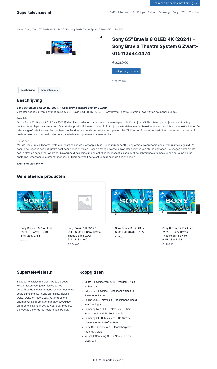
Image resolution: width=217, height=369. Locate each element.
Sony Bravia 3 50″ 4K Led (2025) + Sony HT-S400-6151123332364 (36, 232)
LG (132, 12)
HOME (111, 12)
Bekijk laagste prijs (126, 71)
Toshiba (194, 12)
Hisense (123, 12)
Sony (175, 12)
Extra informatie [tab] (49, 90)
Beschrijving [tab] (28, 90)
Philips (141, 12)
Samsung (164, 12)
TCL (183, 12)
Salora (151, 12)
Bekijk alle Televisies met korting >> (175, 3)
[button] (101, 37)
